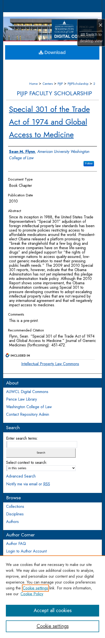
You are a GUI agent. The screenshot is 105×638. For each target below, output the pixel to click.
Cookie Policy (32, 594)
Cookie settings (35, 588)
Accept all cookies (53, 610)
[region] (52, 596)
